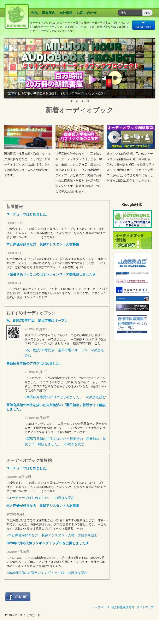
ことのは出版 (39, 22)
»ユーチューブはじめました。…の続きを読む (40, 497)
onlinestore (143, 27)
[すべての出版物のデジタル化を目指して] (132, 272)
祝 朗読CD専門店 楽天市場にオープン (37, 320)
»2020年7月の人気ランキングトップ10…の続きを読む (47, 572)
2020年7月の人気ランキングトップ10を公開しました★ (47, 542)
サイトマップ (145, 607)
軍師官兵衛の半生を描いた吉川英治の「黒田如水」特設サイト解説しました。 (56, 406)
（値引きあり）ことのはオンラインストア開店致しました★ (51, 274)
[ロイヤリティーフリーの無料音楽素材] (132, 307)
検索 (147, 13)
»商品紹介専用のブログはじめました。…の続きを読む (65, 396)
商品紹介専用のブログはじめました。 (34, 363)
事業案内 (48, 12)
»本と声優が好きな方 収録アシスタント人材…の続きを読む (52, 535)
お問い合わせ (87, 12)
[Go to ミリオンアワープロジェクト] (79, 68)
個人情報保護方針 (122, 607)
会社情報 (66, 12)
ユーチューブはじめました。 (27, 214)
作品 (34, 12)
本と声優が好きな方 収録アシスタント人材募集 (42, 244)
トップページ (100, 607)
